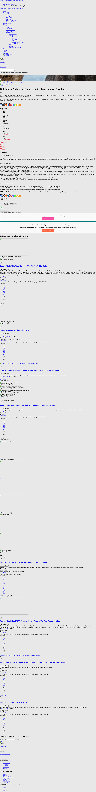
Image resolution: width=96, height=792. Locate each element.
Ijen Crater (14, 39)
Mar (4, 288)
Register (5, 775)
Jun (4, 292)
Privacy (5, 787)
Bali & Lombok (12, 34)
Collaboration (6, 782)
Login (4, 51)
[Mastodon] (13, 105)
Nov (4, 591)
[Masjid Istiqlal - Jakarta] (6, 84)
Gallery (2, 85)
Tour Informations (10, 30)
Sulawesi (11, 44)
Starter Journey (6, 12)
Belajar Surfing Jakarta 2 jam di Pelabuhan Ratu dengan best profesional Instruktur (32, 662)
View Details (3, 280)
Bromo (13, 38)
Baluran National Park (17, 40)
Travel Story (9, 31)
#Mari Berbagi (6, 781)
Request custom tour (11, 20)
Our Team (5, 765)
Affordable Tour (10, 17)
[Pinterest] (10, 105)
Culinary (8, 27)
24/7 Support (6, 764)
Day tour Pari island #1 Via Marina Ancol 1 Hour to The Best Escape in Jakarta (31, 621)
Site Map (5, 790)
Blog (4, 24)
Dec (4, 593)
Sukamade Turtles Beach (18, 42)
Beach (7, 13)
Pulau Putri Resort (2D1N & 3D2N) (13, 702)
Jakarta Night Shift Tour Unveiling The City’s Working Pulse (23, 266)
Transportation (6, 114)
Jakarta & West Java (14, 43)
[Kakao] (17, 105)
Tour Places (6, 767)
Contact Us (5, 50)
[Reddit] (6, 105)
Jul (3, 294)
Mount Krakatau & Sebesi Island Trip (14, 330)
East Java (11, 35)
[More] (20, 105)
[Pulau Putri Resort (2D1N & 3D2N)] (3, 695)
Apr (4, 290)
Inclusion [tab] (4, 147)
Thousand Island (5, 628)
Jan (4, 285)
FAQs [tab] (3, 149)
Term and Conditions (11, 21)
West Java (7, 336)
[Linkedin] (8, 105)
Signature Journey (7, 23)
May (4, 291)
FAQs (4, 779)
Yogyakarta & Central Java (15, 47)
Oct (4, 590)
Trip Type (5, 138)
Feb (4, 287)
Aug (4, 587)
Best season (6, 123)
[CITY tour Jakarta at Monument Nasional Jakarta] (12, 82)
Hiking (7, 15)
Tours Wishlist (6, 778)
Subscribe (16, 739)
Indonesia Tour (9, 32)
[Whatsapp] (15, 105)
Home (4, 11)
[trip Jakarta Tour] (4, 81)
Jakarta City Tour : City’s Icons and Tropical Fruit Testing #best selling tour (29, 405)
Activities (5, 133)
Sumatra (11, 46)
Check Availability (4, 210)
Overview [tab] (4, 142)
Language (5, 118)
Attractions (8, 26)
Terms (4, 788)
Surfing (5, 49)
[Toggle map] (1, 263)
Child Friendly (6, 139)
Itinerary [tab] (4, 144)
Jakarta (4, 129)
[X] (3, 105)
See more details (4, 269)
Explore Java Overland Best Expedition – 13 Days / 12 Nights (23, 562)
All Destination (6, 763)
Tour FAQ (8, 19)
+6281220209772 (3, 62)
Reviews (5, 768)
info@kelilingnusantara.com (5, 754)
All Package (15, 36)
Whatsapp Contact (48, 218)
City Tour (8, 16)
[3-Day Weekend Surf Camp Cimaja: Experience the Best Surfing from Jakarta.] (19, 363)
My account (6, 55)
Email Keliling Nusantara (9, 4)
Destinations (9, 28)
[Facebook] (1, 105)
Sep (4, 589)
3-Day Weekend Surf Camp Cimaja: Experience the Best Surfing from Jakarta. (30, 370)
